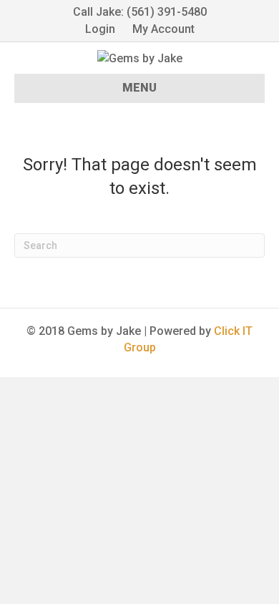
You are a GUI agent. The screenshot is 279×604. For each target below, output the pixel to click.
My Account (163, 29)
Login (100, 29)
